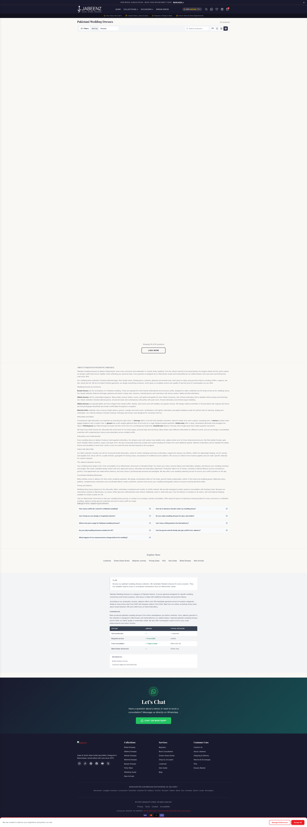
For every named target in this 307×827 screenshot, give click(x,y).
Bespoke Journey (139, 561)
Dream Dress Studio (122, 561)
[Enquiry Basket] (222, 9)
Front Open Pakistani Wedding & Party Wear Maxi (211, 318)
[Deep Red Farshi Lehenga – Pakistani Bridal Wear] (95, 212)
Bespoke (162, 747)
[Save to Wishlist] (108, 41)
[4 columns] (225, 28)
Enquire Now (94, 99)
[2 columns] (217, 28)
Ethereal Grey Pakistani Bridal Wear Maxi (133, 242)
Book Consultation (166, 751)
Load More (153, 350)
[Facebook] (96, 763)
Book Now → (178, 2)
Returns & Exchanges (202, 760)
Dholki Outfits (164, 85)
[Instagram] (79, 763)
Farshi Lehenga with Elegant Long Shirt (171, 242)
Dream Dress (162, 9)
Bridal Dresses (203, 85)
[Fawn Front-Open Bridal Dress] (134, 289)
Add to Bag (95, 254)
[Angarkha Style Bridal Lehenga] (95, 59)
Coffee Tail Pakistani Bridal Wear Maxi (131, 165)
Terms (147, 807)
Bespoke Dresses (203, 315)
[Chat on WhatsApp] (211, 9)
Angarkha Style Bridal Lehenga (94, 87)
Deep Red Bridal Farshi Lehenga (211, 164)
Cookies (155, 807)
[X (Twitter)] (108, 763)
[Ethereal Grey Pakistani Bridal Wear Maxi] (134, 212)
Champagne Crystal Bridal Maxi (95, 164)
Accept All (298, 822)
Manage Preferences (280, 822)
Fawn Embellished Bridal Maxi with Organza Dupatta (94, 318)
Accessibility (165, 807)
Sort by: (95, 28)
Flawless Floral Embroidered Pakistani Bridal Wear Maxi (171, 318)
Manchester (98, 790)
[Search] (206, 9)
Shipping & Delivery (201, 755)
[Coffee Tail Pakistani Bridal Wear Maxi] (134, 136)
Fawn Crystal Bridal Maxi (208, 241)
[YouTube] (102, 763)
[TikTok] (85, 763)
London (201, 790)
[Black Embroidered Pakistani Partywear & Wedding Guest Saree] (134, 59)
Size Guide (172, 561)
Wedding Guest (130, 772)
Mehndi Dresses (130, 760)
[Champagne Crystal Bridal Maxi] (95, 136)
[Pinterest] (91, 763)
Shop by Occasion (166, 760)
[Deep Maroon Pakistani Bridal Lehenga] (173, 136)
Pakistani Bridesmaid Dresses (131, 238)
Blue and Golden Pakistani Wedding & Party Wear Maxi (170, 88)
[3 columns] (221, 28)
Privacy (140, 807)
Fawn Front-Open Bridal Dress (133, 317)
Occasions (147, 9)
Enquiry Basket (199, 768)
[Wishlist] (216, 9)
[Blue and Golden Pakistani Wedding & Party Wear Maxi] (173, 59)
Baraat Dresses (87, 85)
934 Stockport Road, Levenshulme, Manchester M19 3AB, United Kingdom (167, 811)
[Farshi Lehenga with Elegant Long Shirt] (173, 212)
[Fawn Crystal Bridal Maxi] (211, 212)
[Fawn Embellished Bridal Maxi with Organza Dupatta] (95, 289)
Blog (160, 772)
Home (118, 9)
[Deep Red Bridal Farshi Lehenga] (211, 136)
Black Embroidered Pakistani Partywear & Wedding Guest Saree (132, 90)
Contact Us (198, 747)
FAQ (164, 561)
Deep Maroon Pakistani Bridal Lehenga (172, 165)
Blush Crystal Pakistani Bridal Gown (210, 88)
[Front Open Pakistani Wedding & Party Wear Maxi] (211, 289)
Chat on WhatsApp (155, 720)
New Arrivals (199, 561)
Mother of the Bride (127, 85)
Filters (86, 28)
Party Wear (128, 768)
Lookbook (107, 561)
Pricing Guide (154, 561)
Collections (131, 9)
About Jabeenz (200, 751)
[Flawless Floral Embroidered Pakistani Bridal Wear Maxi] (173, 289)
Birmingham (209, 790)
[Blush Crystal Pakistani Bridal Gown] (211, 59)
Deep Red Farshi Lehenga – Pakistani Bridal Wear (92, 242)
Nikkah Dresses (130, 755)
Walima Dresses (130, 751)
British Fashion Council (120, 661)
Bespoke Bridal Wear (88, 161)
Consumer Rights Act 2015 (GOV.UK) (124, 665)
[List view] (212, 28)
